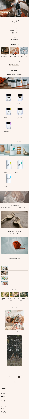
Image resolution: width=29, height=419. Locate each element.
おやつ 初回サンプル (4, 392)
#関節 (9, 64)
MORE (14, 302)
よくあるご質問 (3, 401)
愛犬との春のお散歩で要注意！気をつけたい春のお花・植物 (14, 298)
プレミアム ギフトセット (23, 54)
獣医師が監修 (3, 400)
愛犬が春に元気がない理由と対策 (5, 298)
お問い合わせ (3, 411)
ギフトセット (3, 393)
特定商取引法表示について (4, 412)
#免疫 (12, 64)
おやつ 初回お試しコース (13, 54)
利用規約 (2, 408)
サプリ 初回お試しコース (4, 54)
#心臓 (16, 64)
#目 (14, 64)
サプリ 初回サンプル (4, 390)
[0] (26, 1)
